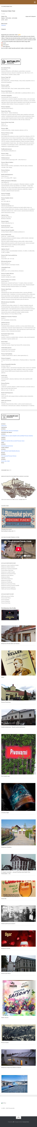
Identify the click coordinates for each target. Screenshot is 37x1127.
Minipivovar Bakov (5, 577)
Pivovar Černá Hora (6, 702)
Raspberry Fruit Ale (5, 948)
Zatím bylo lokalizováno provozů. (14, 499)
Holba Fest (3, 425)
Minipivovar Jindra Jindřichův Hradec (10, 565)
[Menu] (35, 2)
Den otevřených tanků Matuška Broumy (10, 451)
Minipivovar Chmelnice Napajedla (9, 568)
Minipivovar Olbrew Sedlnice (8, 567)
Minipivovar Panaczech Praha (8, 583)
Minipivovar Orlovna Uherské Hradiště (10, 585)
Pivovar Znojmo (5, 1042)
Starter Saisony (4, 1017)
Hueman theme (26, 1121)
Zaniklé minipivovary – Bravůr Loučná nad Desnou (13, 727)
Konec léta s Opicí (5, 461)
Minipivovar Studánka (6, 847)
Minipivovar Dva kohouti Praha (8, 573)
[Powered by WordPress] (13, 1121)
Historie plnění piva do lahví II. (8, 923)
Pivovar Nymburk (5, 599)
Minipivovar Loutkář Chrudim (8, 572)
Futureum (3, 25)
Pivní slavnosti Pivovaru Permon (8, 456)
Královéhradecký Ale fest (7, 446)
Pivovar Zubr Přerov (6, 598)
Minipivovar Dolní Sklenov (7, 575)
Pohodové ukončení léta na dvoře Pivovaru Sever (12, 441)
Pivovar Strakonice (5, 601)
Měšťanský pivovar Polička (7, 596)
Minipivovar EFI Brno (6, 580)
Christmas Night (5, 812)
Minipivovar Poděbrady (6, 582)
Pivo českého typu (5, 776)
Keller (2, 677)
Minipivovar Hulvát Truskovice (8, 587)
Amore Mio (3, 898)
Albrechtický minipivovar (7, 578)
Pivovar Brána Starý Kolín (7, 570)
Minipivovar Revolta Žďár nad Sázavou (10, 643)
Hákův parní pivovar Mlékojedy (8, 589)
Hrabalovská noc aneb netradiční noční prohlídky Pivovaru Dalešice (17, 435)
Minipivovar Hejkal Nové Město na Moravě (11, 1067)
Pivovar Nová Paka (5, 603)
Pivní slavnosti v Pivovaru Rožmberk (9, 430)
